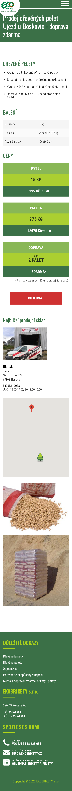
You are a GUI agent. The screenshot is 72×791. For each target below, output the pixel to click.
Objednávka (10, 669)
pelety (52, 681)
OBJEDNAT (36, 298)
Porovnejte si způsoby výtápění (23, 675)
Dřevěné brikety (13, 656)
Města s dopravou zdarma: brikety (24, 681)
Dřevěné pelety (12, 662)
